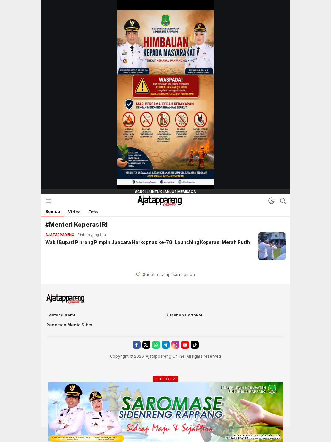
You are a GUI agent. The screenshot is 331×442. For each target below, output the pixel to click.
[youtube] (185, 345)
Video (74, 211)
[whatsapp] (156, 345)
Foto (93, 211)
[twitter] (146, 345)
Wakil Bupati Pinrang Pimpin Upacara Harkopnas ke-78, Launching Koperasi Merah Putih (147, 242)
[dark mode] (271, 200)
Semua (52, 211)
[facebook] (137, 345)
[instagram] (175, 345)
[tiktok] (195, 345)
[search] (283, 200)
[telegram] (166, 345)
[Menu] (48, 200)
